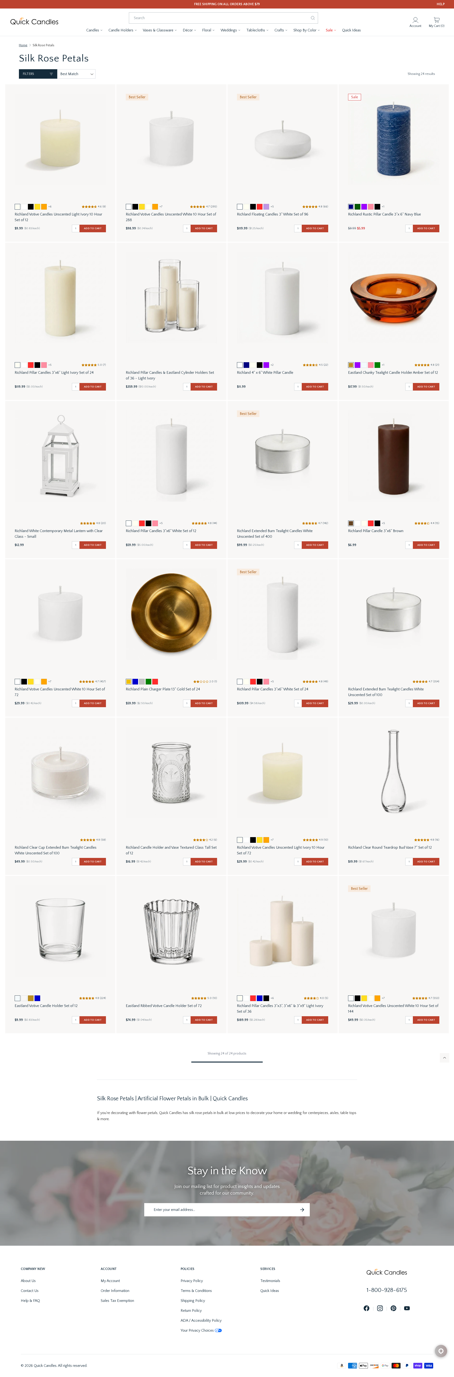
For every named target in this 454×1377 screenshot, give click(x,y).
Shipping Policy (193, 1301)
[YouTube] (407, 1308)
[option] (17, 207)
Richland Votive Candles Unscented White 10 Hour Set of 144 (393, 1009)
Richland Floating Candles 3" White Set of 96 (272, 214)
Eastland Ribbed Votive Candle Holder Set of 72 (164, 1006)
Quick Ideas (269, 1291)
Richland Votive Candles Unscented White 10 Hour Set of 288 (171, 217)
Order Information (115, 1291)
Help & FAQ (30, 1301)
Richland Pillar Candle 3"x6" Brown (375, 531)
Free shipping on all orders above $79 (227, 4)
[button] (94, 30)
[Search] (313, 18)
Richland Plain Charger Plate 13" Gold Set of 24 (163, 689)
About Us (28, 1281)
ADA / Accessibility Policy (201, 1320)
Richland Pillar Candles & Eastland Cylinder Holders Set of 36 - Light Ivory (170, 375)
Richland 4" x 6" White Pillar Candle (265, 372)
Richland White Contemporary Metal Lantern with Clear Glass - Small (59, 534)
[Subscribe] (302, 1210)
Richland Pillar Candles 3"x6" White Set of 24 (272, 689)
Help (441, 4)
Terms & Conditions (196, 1291)
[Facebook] (366, 1308)
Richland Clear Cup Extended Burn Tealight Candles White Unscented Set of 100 (55, 850)
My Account (110, 1281)
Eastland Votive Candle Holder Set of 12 (46, 1006)
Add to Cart (92, 228)
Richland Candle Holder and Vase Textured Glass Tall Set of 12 (171, 850)
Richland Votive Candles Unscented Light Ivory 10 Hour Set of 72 (280, 850)
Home (23, 45)
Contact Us (30, 1291)
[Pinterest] (393, 1308)
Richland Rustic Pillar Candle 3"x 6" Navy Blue (384, 214)
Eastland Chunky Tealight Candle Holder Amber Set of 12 (393, 372)
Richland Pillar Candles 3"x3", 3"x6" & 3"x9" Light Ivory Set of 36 (280, 1009)
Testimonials (270, 1281)
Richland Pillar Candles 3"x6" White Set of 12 (161, 531)
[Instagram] (380, 1308)
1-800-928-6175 (387, 1290)
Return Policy (191, 1310)
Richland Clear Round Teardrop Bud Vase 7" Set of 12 (390, 847)
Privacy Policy (192, 1281)
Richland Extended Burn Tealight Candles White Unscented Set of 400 (275, 534)
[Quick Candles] (34, 22)
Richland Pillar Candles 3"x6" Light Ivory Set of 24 (54, 372)
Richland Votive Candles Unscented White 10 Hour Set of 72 (60, 692)
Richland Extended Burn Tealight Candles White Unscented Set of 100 (386, 692)
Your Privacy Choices (197, 1330)
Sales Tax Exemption (117, 1301)
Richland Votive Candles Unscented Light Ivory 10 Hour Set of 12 (58, 217)
